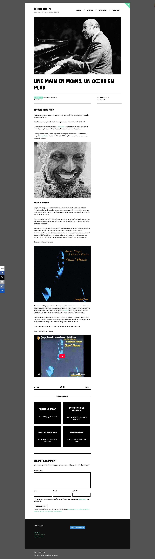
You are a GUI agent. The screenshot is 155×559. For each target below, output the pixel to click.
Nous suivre (102, 10)
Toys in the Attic (39, 537)
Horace (65, 310)
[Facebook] (2, 273)
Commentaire (38, 471)
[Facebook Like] (2, 286)
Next (87, 387)
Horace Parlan (43, 136)
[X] (2, 277)
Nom (35, 491)
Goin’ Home (60, 127)
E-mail (55, 491)
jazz (39, 100)
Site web (75, 491)
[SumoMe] (2, 291)
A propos (90, 10)
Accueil (78, 10)
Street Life (37, 533)
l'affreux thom (104, 97)
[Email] (2, 282)
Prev (37, 387)
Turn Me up (116, 10)
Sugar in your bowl (51, 97)
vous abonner (82, 499)
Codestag (55, 555)
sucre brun (42, 9)
